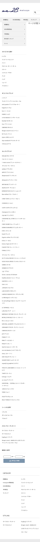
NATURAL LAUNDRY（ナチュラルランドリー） (13, 324)
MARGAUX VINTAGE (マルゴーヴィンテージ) (14, 314)
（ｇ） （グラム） (5, 271)
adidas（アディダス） (7, 169)
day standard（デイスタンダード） (11, 140)
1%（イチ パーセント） (7, 159)
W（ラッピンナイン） (7, 134)
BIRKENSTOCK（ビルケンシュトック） (11, 191)
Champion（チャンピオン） (9, 212)
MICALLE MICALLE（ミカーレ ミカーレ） (12, 317)
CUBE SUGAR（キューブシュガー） (11, 224)
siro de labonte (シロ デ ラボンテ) (11, 350)
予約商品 (25, 19)
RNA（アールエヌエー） (8, 340)
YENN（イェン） (6, 392)
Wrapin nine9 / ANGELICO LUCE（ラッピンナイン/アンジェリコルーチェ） (13, 441)
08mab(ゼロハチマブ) (8, 156)
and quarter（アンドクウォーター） (11, 104)
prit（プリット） (5, 334)
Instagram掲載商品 (8, 482)
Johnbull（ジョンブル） (8, 287)
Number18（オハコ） (7, 121)
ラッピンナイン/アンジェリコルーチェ (11, 101)
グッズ (3, 76)
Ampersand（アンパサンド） (9, 175)
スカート (4, 69)
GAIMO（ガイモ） (6, 264)
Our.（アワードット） (7, 124)
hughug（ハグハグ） (7, 437)
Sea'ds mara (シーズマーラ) (9, 347)
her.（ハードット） (6, 111)
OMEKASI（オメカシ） (7, 127)
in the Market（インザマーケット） (11, 117)
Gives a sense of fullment (9, 274)
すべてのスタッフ (6, 434)
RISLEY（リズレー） (7, 343)
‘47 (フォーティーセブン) (8, 165)
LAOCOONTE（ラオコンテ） (9, 291)
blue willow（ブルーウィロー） (10, 194)
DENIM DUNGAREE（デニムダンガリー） (12, 227)
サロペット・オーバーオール (9, 66)
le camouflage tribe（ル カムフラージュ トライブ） (14, 302)
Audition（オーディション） (9, 187)
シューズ (4, 82)
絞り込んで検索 (14, 461)
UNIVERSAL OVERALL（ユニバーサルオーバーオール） (13, 384)
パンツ (3, 63)
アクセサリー (5, 86)
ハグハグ (4, 98)
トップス (4, 56)
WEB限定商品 (16, 19)
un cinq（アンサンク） (7, 380)
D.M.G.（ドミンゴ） (6, 231)
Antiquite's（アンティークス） (9, 180)
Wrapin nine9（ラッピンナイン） (10, 130)
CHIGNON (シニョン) (7, 203)
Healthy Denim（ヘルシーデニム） (11, 278)
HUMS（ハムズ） (6, 114)
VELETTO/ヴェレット (7, 396)
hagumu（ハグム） (7, 107)
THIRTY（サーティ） (7, 373)
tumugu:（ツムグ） (6, 376)
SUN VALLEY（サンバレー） (9, 357)
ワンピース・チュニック (8, 59)
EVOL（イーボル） (6, 240)
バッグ (3, 79)
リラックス (4, 412)
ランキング (34, 19)
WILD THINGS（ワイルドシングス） (11, 400)
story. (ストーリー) (7, 353)
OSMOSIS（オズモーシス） (9, 330)
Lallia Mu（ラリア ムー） (8, 311)
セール (6, 43)
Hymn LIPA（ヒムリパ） (8, 137)
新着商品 (5, 19)
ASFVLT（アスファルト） (8, 172)
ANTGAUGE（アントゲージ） (9, 184)
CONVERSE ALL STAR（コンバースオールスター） (13, 220)
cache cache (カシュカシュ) (9, 207)
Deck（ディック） (6, 234)
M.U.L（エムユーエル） (8, 320)
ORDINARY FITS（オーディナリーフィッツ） (13, 327)
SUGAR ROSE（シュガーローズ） (10, 360)
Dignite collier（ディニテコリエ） (10, 237)
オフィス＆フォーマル (7, 415)
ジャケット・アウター (7, 72)
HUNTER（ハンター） (7, 281)
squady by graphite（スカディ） (10, 363)
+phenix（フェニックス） (8, 389)
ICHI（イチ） (5, 284)
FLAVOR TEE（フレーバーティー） (10, 247)
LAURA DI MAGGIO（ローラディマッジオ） (13, 294)
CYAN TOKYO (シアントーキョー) (11, 198)
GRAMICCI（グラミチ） (7, 268)
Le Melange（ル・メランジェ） (9, 297)
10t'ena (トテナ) (6, 144)
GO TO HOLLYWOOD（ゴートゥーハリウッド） (14, 258)
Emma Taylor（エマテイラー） (10, 244)
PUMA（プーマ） (6, 337)
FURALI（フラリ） (6, 250)
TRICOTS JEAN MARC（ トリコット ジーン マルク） (14, 369)
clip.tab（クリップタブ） (8, 215)
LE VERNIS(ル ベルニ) (8, 307)
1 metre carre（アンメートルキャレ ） (11, 162)
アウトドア (4, 418)
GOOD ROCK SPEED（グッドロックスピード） (13, 261)
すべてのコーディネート (8, 430)
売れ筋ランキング (8, 38)
